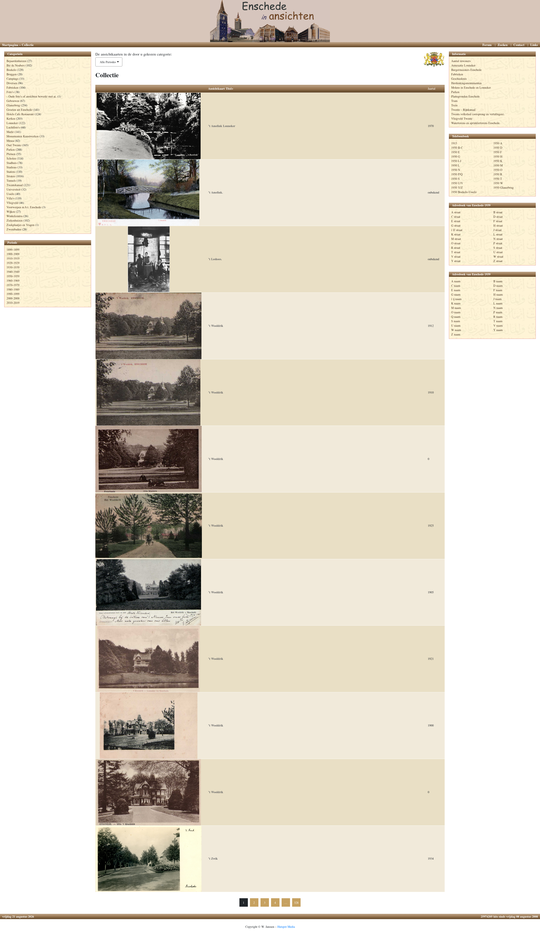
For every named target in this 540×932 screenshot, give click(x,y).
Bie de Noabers (16, 65)
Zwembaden (14, 229)
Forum (487, 44)
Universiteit (13, 189)
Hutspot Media (286, 927)
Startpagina (10, 44)
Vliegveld (12, 203)
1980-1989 (13, 289)
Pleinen (11, 154)
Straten (11, 176)
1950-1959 (13, 276)
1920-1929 (13, 263)
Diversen (12, 83)
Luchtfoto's (13, 127)
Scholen (11, 158)
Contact (518, 44)
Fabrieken (12, 87)
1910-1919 (13, 258)
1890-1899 (13, 250)
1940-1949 (13, 272)
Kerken (11, 118)
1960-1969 (13, 281)
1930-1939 (13, 267)
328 (296, 903)
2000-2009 (13, 298)
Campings (12, 79)
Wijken (11, 212)
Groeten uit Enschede (19, 110)
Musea (10, 141)
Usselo (10, 194)
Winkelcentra (14, 216)
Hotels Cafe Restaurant (20, 114)
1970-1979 (13, 285)
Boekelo (11, 70)
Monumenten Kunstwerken (23, 136)
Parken (11, 149)
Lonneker (12, 123)
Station (11, 172)
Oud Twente (14, 145)
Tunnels (11, 181)
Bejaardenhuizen (16, 61)
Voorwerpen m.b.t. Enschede (24, 207)
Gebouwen (13, 101)
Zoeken (503, 44)
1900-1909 (13, 254)
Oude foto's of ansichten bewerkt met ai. (32, 96)
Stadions (12, 167)
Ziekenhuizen (15, 220)
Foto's (10, 92)
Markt (10, 132)
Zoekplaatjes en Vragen (20, 225)
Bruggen (12, 74)
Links (534, 44)
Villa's (10, 198)
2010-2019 (13, 303)
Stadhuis (12, 163)
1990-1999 (13, 294)
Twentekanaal (15, 185)
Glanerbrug (13, 105)
